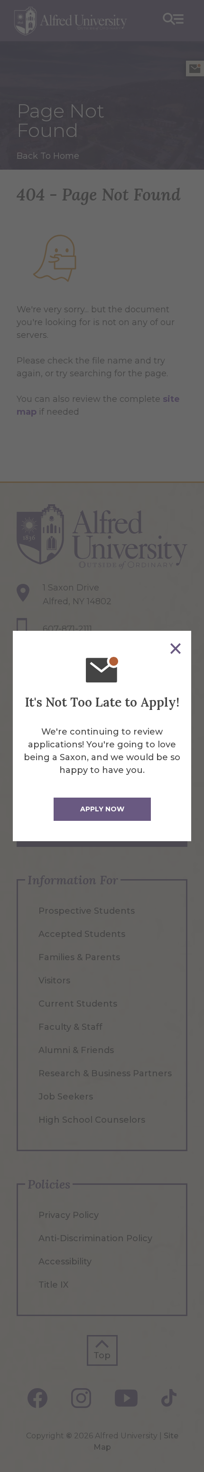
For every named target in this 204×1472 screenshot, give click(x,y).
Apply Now (102, 809)
